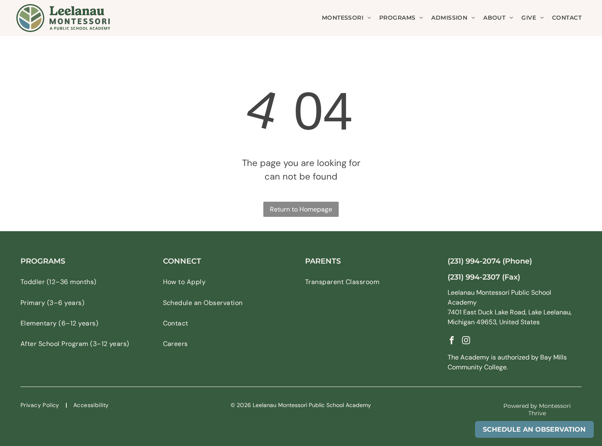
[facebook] (452, 341)
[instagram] (466, 341)
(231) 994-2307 (474, 277)
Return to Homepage (301, 209)
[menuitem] (346, 17)
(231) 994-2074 (474, 261)
